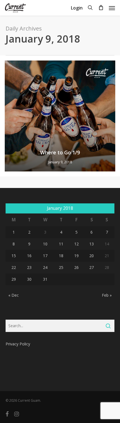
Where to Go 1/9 (60, 152)
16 (29, 255)
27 (91, 267)
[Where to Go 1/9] (60, 116)
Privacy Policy (18, 344)
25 (61, 267)
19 (76, 255)
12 (76, 244)
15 (13, 255)
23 (29, 267)
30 (29, 279)
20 (91, 255)
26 (76, 267)
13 (91, 244)
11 (61, 244)
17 (45, 255)
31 (45, 279)
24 (45, 267)
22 (13, 267)
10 (45, 244)
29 (13, 279)
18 (61, 255)
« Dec (13, 295)
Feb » (107, 295)
